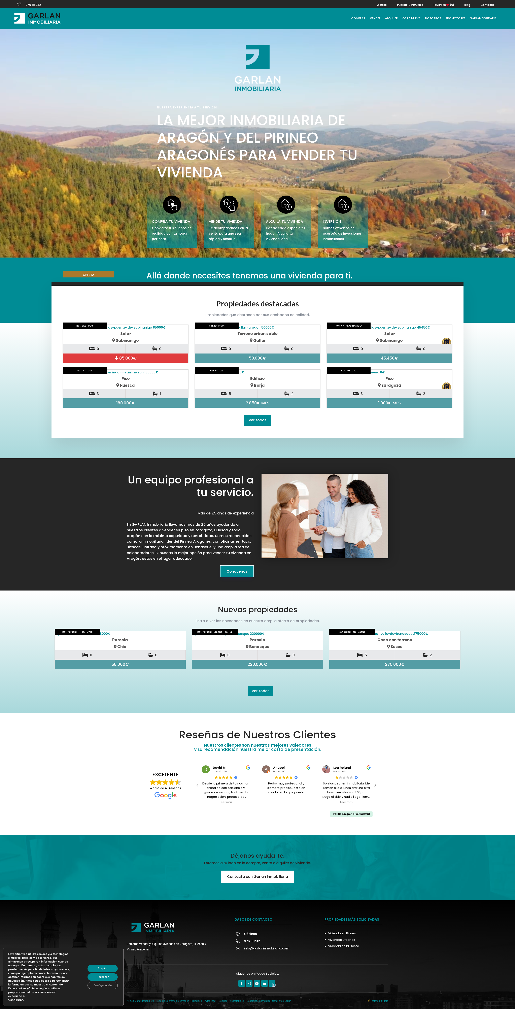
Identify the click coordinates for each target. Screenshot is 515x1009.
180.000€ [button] (125, 403)
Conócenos (237, 571)
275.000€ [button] (395, 664)
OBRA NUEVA (411, 18)
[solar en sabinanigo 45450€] (389, 327)
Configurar (15, 1000)
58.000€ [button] (120, 664)
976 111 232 (33, 5)
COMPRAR (358, 18)
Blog (467, 5)
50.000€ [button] (257, 358)
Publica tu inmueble (410, 5)
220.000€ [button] (257, 664)
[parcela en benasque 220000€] (257, 633)
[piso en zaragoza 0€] (389, 372)
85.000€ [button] (127, 358)
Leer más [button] (286, 802)
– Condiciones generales (257, 1000)
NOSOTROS (433, 18)
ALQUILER (391, 18)
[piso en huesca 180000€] (125, 372)
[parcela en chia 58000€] (120, 633)
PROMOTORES (455, 18)
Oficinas (250, 934)
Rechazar (103, 977)
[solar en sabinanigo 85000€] (125, 327)
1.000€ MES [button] (389, 403)
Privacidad (197, 1000)
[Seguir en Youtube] (257, 983)
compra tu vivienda (171, 221)
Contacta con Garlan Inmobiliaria (257, 876)
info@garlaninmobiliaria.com (266, 948)
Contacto (487, 5)
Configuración (103, 985)
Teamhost (376, 1000)
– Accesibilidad (236, 1000)
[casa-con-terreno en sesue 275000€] (394, 633)
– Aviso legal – (210, 1000)
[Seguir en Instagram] (249, 983)
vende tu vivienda (225, 221)
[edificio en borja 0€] (257, 372)
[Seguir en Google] (272, 983)
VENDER (375, 18)
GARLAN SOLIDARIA (483, 18)
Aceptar (103, 968)
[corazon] (180, 638)
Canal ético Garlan (281, 1000)
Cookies (223, 1000)
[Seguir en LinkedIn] (264, 983)
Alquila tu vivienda (284, 221)
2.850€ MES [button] (257, 403)
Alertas (382, 5)
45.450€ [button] (389, 358)
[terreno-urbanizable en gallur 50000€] (257, 327)
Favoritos (444, 5)
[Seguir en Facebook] (241, 983)
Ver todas (258, 420)
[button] (197, 785)
